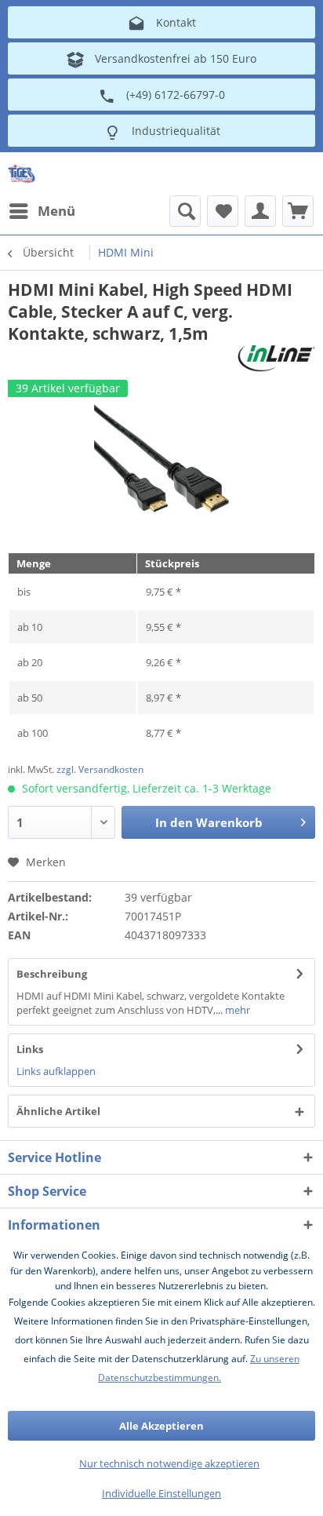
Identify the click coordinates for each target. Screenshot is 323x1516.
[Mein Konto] (260, 211)
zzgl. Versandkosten (99, 769)
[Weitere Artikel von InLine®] (276, 358)
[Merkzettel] (222, 211)
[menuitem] (41, 211)
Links (29, 1049)
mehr (236, 1010)
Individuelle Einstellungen (161, 1493)
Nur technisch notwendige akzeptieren (169, 1463)
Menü (56, 211)
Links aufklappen (56, 1071)
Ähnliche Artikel (58, 1111)
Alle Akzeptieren (161, 1426)
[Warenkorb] (298, 211)
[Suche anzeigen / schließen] (185, 211)
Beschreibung (51, 974)
